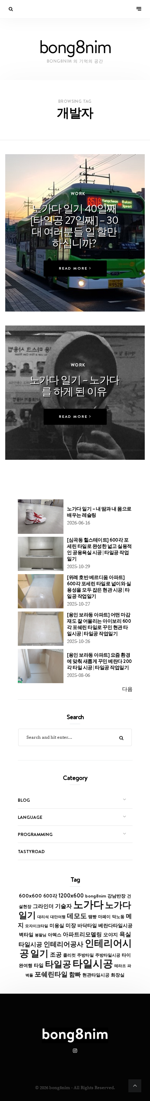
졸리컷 (69, 955)
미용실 (57, 925)
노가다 (88, 904)
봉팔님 (40, 934)
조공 (56, 954)
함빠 (75, 974)
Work (78, 193)
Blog (24, 800)
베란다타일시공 (115, 925)
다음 (127, 689)
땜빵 (92, 917)
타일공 (58, 964)
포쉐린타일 (51, 974)
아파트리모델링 (82, 934)
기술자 (63, 906)
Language (30, 817)
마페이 (104, 917)
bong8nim (95, 896)
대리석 (43, 917)
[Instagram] (75, 1051)
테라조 (120, 965)
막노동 (118, 917)
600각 (50, 895)
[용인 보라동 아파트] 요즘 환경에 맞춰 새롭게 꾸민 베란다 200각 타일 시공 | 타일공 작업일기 (99, 661)
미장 (71, 925)
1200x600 (71, 895)
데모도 (77, 915)
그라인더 (43, 906)
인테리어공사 (63, 944)
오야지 (110, 934)
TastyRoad (31, 851)
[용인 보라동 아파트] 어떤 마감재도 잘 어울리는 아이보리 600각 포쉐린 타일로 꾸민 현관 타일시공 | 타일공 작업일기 (99, 624)
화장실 (118, 975)
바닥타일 (87, 925)
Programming (35, 834)
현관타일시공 (96, 975)
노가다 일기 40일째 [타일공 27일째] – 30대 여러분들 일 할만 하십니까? (74, 225)
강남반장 (116, 896)
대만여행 (58, 917)
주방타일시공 (107, 955)
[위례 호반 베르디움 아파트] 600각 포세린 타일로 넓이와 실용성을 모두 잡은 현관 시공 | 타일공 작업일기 (99, 587)
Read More (74, 268)
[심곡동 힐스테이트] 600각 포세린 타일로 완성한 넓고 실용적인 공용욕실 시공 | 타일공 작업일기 (99, 549)
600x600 (30, 895)
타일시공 (93, 963)
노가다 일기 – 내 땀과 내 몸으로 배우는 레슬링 (99, 512)
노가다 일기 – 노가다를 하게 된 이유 (74, 385)
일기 (39, 953)
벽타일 (26, 934)
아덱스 (54, 934)
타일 (39, 965)
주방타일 (85, 955)
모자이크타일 (36, 926)
